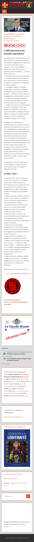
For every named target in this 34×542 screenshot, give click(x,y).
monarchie (25, 374)
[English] (17, 2)
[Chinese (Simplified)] (13, 2)
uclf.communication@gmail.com (14, 417)
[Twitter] (9, 45)
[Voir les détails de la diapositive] (17, 330)
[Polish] (26, 2)
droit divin (25, 377)
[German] (21, 2)
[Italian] (24, 2)
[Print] (20, 45)
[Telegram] (12, 45)
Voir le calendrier (6, 364)
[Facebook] (5, 45)
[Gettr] (16, 45)
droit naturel (8, 180)
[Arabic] (11, 2)
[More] (23, 45)
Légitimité (22, 178)
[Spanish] (32, 2)
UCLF (17, 40)
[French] (19, 2)
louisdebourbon (12, 479)
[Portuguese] (28, 2)
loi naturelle (12, 207)
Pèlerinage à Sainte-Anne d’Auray (16, 354)
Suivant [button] (28, 330)
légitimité (23, 379)
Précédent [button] (6, 330)
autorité (15, 386)
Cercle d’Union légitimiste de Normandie (18, 273)
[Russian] (30, 2)
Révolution (22, 69)
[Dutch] (15, 2)
